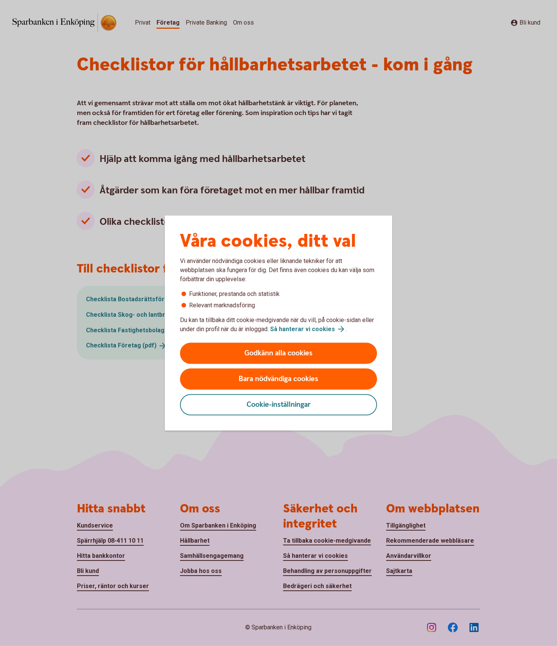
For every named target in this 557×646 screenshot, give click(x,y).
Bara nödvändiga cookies (278, 379)
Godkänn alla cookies (278, 353)
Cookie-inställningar (279, 404)
